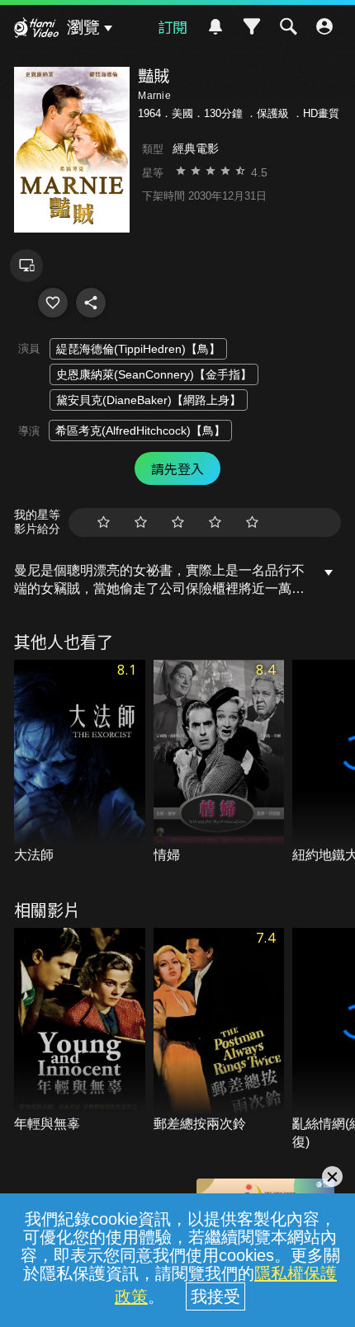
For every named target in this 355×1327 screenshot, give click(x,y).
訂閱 (172, 26)
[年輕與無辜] (79, 1030)
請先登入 (177, 468)
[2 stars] (140, 522)
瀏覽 (83, 27)
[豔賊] (53, 303)
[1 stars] (103, 522)
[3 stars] (177, 522)
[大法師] (79, 762)
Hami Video (36, 29)
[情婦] (219, 762)
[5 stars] (252, 522)
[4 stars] (215, 522)
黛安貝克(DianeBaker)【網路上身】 (148, 400)
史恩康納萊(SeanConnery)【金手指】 (154, 374)
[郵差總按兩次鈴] (219, 1030)
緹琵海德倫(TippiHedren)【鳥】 (138, 348)
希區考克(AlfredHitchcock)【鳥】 (140, 430)
